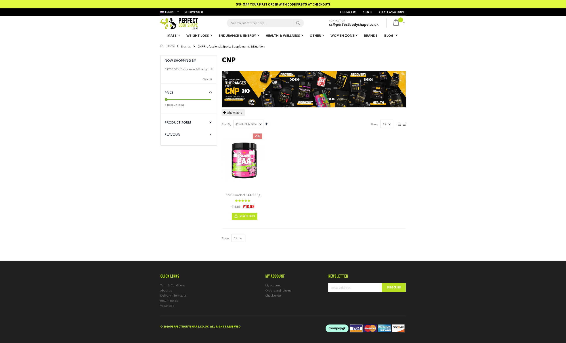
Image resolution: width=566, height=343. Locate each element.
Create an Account (392, 11)
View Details (247, 216)
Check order (273, 295)
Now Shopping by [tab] (180, 60)
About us (166, 290)
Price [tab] (169, 92)
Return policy (169, 301)
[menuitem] (370, 35)
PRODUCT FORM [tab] (178, 122)
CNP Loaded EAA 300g (243, 195)
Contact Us (348, 11)
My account (273, 285)
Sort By (226, 124)
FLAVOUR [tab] (172, 134)
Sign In (367, 11)
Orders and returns (278, 290)
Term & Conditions (172, 285)
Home (171, 46)
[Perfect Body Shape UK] (179, 23)
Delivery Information (173, 295)
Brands (186, 46)
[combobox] (265, 23)
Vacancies (167, 306)
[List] (404, 124)
